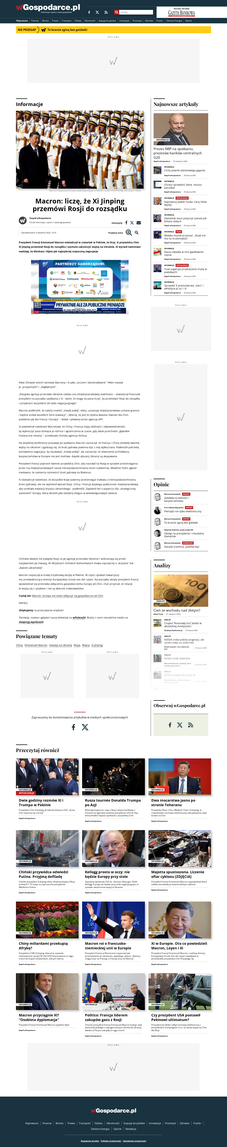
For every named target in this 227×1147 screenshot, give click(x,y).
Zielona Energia (174, 20)
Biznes (45, 20)
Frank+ (159, 20)
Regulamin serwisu (90, 1141)
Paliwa (78, 20)
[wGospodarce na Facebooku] (89, 12)
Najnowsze (22, 20)
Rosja (77, 645)
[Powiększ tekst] (129, 233)
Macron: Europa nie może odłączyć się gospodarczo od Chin (67, 595)
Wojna (86, 645)
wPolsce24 (79, 617)
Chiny (19, 645)
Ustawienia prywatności (134, 1141)
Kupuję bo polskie (107, 20)
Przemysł (137, 20)
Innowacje (124, 20)
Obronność (90, 20)
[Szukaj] (116, 12)
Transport (66, 20)
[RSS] (106, 12)
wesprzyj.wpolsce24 (31, 622)
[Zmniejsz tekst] (137, 233)
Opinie (188, 20)
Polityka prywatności (111, 1141)
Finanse (35, 20)
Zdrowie (149, 20)
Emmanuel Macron (36, 645)
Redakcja (131, 1129)
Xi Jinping (97, 645)
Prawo (55, 20)
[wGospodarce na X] (97, 12)
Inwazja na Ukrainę (60, 645)
